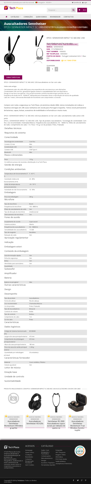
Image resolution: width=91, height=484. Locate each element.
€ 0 (84, 10)
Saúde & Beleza (60, 461)
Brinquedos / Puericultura (45, 453)
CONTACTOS (68, 17)
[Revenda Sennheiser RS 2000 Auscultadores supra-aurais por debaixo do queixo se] (56, 403)
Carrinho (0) (77, 2)
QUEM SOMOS (41, 17)
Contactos (28, 459)
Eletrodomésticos (47, 458)
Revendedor (29, 457)
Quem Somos (29, 452)
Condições (28, 455)
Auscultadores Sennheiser (77, 27)
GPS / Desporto (60, 452)
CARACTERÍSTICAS (13, 77)
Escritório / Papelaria (47, 463)
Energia (43, 460)
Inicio (42, 27)
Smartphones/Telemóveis (64, 463)
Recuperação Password (29, 462)
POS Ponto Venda (61, 459)
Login (85, 2)
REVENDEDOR (55, 17)
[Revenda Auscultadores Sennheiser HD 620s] (34, 403)
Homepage (28, 450)
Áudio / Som (50, 27)
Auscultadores (61, 27)
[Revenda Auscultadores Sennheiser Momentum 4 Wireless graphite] (13, 398)
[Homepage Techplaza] (13, 8)
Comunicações (46, 456)
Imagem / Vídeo (61, 455)
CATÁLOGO (15, 17)
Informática (59, 457)
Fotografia (59, 450)
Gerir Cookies (29, 465)
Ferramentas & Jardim (48, 465)
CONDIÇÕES (28, 17)
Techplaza (21, 480)
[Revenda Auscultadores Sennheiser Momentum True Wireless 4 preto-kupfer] (77, 403)
